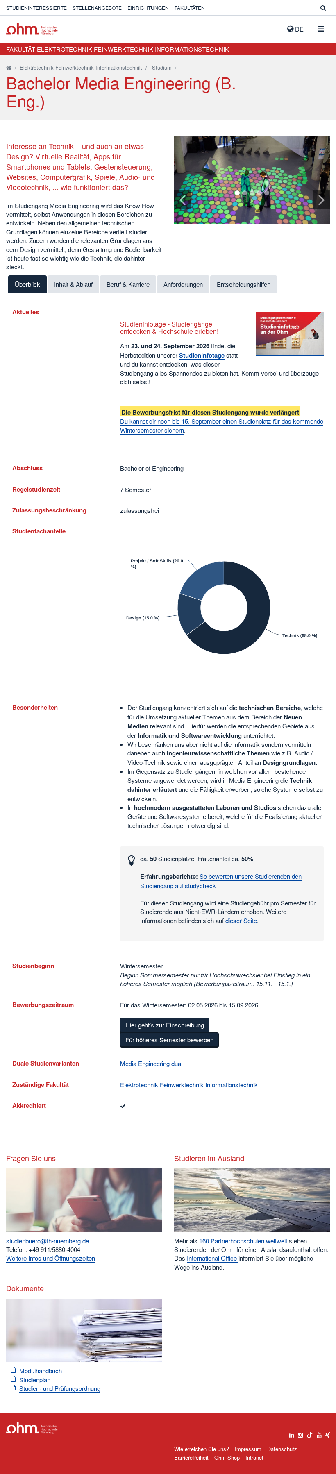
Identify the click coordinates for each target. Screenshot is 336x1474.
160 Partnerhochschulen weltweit (244, 1240)
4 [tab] (259, 192)
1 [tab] (237, 192)
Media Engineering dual (151, 1063)
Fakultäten (190, 7)
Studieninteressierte (36, 7)
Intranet (254, 1457)
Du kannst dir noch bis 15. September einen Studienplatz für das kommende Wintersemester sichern (221, 425)
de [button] (298, 29)
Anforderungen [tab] (183, 284)
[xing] (327, 1433)
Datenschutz (282, 1449)
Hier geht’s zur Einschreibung (164, 1024)
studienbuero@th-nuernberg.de (47, 1240)
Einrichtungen (148, 7)
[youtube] (319, 1433)
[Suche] (323, 7)
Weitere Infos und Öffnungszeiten (50, 1258)
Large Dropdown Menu (32, 1428)
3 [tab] (252, 192)
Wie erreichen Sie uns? (201, 1449)
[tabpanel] (252, 180)
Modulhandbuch (40, 1370)
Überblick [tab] (27, 284)
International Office (212, 1258)
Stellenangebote (97, 7)
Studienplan (34, 1379)
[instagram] (300, 1433)
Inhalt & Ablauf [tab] (73, 284)
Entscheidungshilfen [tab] (243, 284)
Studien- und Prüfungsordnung (59, 1388)
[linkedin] (291, 1433)
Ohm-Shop (227, 1457)
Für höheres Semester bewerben (169, 1039)
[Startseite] (8, 67)
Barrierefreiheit (191, 1457)
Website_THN (32, 29)
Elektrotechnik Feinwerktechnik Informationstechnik (81, 67)
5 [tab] (266, 192)
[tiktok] (309, 1433)
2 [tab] (244, 192)
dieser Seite (241, 920)
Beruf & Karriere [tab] (128, 284)
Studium (162, 67)
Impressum (248, 1449)
